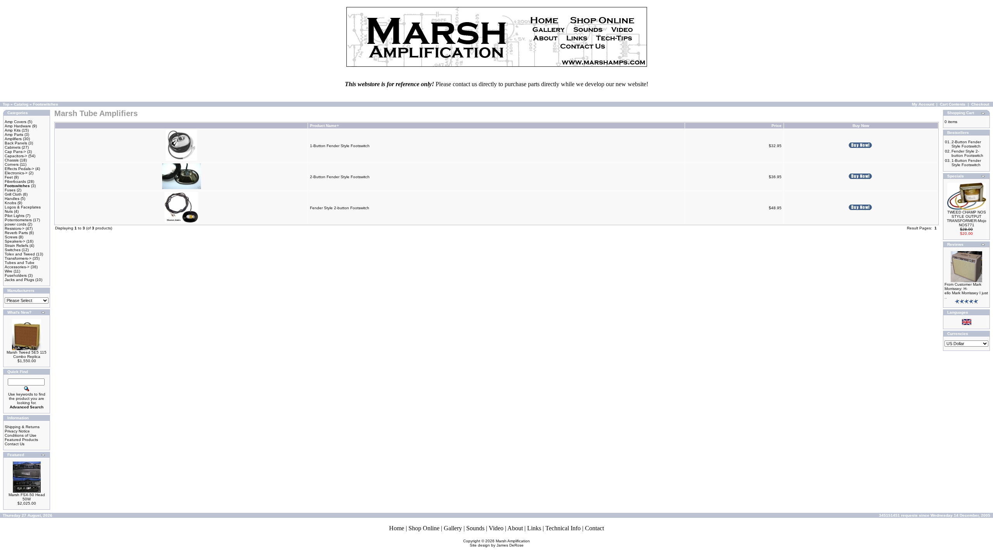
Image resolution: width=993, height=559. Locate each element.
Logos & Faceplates (23, 207)
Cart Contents (952, 104)
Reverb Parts (16, 233)
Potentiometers (18, 220)
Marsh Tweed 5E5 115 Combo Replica (27, 354)
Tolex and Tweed (20, 254)
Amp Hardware (18, 126)
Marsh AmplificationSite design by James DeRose (500, 543)
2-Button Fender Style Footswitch (340, 177)
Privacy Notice (17, 431)
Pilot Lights (14, 216)
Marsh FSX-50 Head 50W (27, 497)
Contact (594, 528)
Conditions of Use (20, 435)
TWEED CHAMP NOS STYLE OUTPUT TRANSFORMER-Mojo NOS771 (966, 218)
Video (496, 528)
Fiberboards (15, 181)
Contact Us (14, 444)
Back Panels (16, 143)
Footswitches (45, 104)
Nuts (9, 211)
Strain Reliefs (16, 245)
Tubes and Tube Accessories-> (20, 264)
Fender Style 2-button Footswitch (339, 208)
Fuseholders (16, 275)
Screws (11, 237)
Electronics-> (16, 173)
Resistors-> (14, 228)
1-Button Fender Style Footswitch (340, 146)
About (515, 528)
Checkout (980, 104)
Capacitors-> (16, 156)
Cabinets (13, 147)
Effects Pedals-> (19, 169)
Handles (12, 198)
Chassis (12, 160)
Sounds (475, 528)
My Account (923, 104)
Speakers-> (15, 241)
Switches (13, 250)
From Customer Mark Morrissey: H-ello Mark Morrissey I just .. (966, 290)
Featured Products (21, 439)
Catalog (21, 104)
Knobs (10, 203)
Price (777, 125)
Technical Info (563, 528)
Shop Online (423, 528)
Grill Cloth (13, 194)
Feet (9, 177)
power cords (15, 224)
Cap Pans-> (15, 151)
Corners (12, 164)
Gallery (453, 528)
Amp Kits (13, 130)
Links (534, 528)
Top (6, 104)
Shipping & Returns (22, 427)
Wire (8, 271)
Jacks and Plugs (19, 280)
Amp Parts (14, 134)
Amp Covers (15, 122)
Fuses (10, 190)
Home (396, 528)
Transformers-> (18, 258)
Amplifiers (13, 139)
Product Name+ (324, 125)
